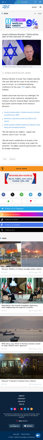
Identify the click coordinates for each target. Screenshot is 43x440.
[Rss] (31, 409)
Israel (4, 159)
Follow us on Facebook (12, 225)
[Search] (35, 2)
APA (23, 87)
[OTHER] (40, 7)
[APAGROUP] (21, 421)
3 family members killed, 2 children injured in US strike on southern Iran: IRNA (22, 113)
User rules (16, 434)
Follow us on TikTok (11, 219)
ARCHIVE (21, 401)
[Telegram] (25, 409)
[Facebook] (11, 409)
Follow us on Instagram (12, 214)
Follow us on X (10, 230)
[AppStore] (28, 426)
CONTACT (21, 398)
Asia (39, 14)
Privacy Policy (25, 434)
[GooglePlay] (15, 426)
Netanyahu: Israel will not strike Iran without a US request (20, 120)
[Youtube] (21, 409)
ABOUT (21, 396)
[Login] (40, 2)
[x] (18, 409)
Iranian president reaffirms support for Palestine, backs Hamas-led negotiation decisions (22, 126)
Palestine (12, 159)
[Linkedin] (28, 409)
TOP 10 (21, 404)
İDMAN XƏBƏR (21, 168)
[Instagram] (15, 409)
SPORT (34, 7)
